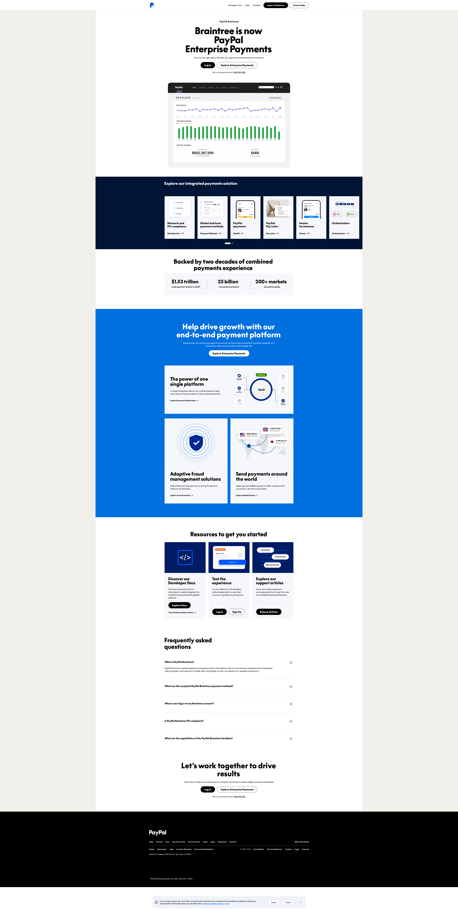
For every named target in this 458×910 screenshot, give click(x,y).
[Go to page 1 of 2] (228, 243)
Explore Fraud (180, 495)
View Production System (180, 612)
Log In (207, 65)
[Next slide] (293, 217)
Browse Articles (269, 611)
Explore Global (245, 495)
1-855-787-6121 (239, 72)
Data (173, 233)
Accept (273, 902)
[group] (180, 217)
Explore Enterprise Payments (237, 65)
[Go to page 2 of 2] (232, 243)
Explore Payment (183, 400)
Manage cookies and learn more (216, 903)
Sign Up (236, 611)
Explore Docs (179, 605)
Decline (288, 902)
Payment (208, 233)
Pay (270, 233)
